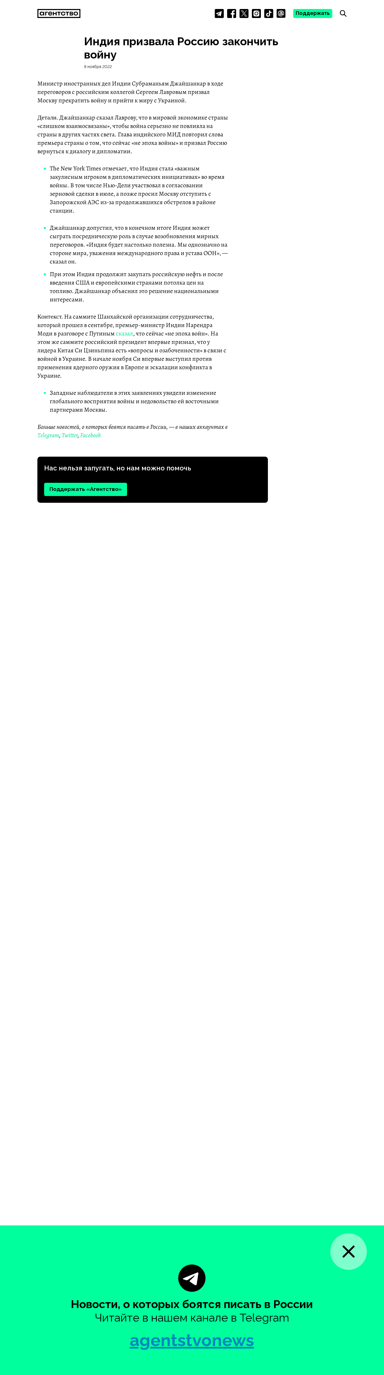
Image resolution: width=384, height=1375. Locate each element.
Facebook (90, 435)
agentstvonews (192, 1340)
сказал (124, 333)
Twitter (70, 435)
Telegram (48, 435)
